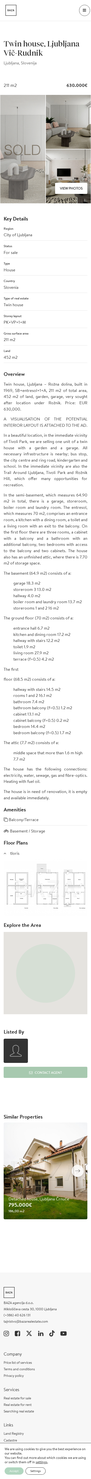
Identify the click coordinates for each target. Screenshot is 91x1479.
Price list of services (18, 1362)
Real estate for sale (17, 1398)
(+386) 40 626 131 (17, 1315)
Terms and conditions (19, 1369)
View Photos (71, 188)
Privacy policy (14, 1375)
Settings (35, 1471)
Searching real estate (19, 1411)
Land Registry (14, 1433)
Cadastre (10, 1440)
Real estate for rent (18, 1404)
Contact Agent (48, 1072)
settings (41, 1462)
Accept (14, 1471)
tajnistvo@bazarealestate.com (26, 1321)
